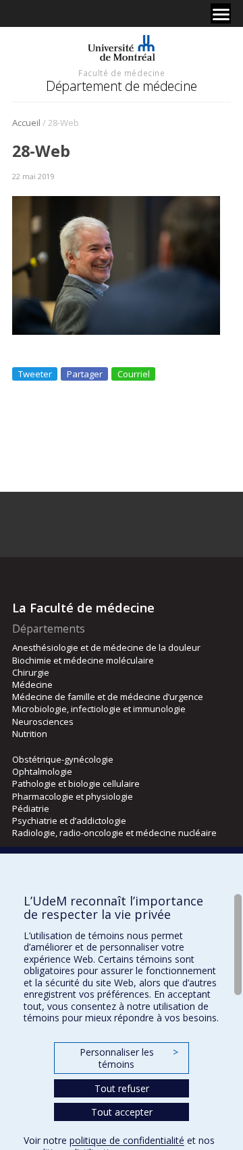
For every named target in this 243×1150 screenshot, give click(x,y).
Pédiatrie (30, 808)
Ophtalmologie (42, 771)
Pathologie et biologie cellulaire (76, 783)
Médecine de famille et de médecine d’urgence (107, 697)
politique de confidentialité (127, 1140)
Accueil (26, 123)
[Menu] (221, 13)
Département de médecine (121, 86)
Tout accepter (122, 1112)
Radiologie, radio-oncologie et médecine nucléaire (114, 833)
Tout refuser (121, 1088)
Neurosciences (43, 721)
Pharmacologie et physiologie (72, 796)
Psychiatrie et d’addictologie (69, 820)
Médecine (32, 684)
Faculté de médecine (121, 72)
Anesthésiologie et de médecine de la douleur (106, 647)
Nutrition (29, 734)
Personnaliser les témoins (129, 1058)
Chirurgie (30, 672)
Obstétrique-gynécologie (62, 759)
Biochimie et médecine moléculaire (83, 660)
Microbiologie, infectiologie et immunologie (99, 709)
